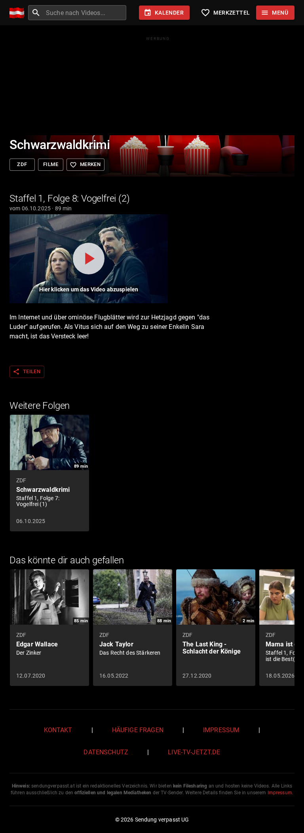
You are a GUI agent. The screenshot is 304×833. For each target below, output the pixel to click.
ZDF (22, 164)
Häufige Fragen (137, 730)
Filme (50, 164)
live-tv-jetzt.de (194, 752)
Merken (85, 164)
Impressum (221, 730)
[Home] (19, 13)
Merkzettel (225, 12)
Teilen (26, 371)
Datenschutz (106, 752)
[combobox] (85, 12)
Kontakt (58, 730)
